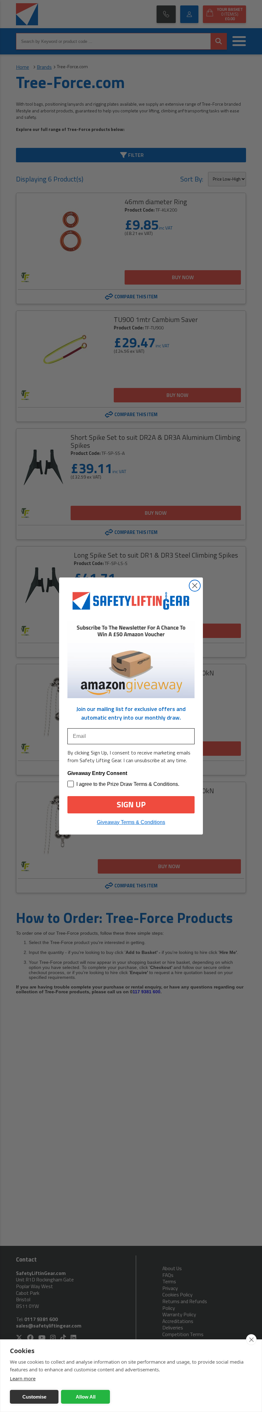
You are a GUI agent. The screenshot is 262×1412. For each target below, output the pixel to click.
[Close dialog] (194, 585)
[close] (251, 1339)
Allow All (86, 1397)
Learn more (22, 1378)
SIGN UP (131, 804)
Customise (34, 1397)
